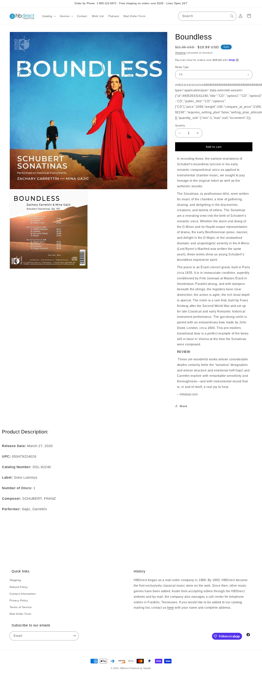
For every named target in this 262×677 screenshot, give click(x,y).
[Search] (232, 16)
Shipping (180, 53)
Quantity (180, 125)
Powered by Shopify (140, 668)
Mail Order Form (20, 613)
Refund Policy (19, 587)
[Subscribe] (74, 635)
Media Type (182, 67)
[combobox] (207, 16)
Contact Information (23, 593)
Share (183, 406)
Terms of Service (21, 607)
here (170, 607)
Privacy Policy (19, 600)
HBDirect (124, 668)
